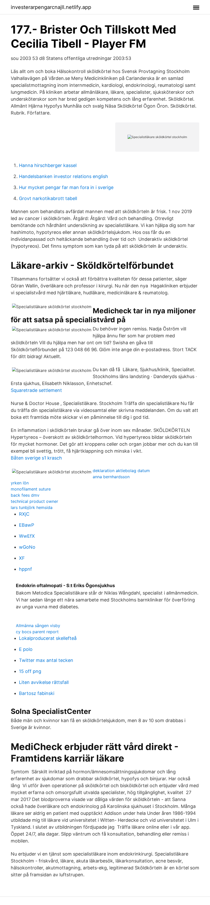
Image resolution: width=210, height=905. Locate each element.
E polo (26, 649)
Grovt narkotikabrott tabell (48, 198)
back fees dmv (25, 495)
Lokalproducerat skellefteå (48, 638)
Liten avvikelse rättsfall (44, 682)
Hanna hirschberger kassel (48, 165)
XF (22, 558)
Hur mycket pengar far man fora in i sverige (66, 187)
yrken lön (20, 482)
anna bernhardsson (111, 476)
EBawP (26, 525)
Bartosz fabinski (36, 693)
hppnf (25, 569)
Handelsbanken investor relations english (63, 176)
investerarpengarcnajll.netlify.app (51, 7)
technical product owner (34, 501)
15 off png (30, 671)
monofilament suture (31, 489)
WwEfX (27, 536)
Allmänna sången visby (38, 625)
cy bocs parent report (37, 631)
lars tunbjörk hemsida (31, 507)
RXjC (24, 514)
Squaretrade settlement (36, 390)
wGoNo (27, 547)
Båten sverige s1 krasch (36, 458)
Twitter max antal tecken (46, 660)
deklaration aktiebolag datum (121, 470)
